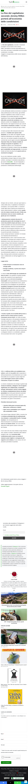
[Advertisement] (14, 66)
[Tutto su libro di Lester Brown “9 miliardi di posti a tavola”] (14, 656)
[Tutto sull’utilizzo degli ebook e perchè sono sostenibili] (14, 636)
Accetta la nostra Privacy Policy (12, 535)
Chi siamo (17, 768)
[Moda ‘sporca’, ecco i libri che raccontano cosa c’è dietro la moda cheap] (14, 675)
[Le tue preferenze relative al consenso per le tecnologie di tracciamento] (25, 781)
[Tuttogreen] (14, 2)
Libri (5, 6)
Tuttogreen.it (15, 546)
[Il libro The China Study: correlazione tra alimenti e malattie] (14, 696)
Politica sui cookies (11, 768)
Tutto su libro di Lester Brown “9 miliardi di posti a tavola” (14, 664)
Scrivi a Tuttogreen (23, 768)
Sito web (2, 744)
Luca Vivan (4, 24)
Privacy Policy (4, 768)
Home (3, 6)
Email (4, 530)
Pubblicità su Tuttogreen (14, 770)
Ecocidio (10, 162)
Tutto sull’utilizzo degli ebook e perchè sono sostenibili (13, 645)
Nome (2, 733)
